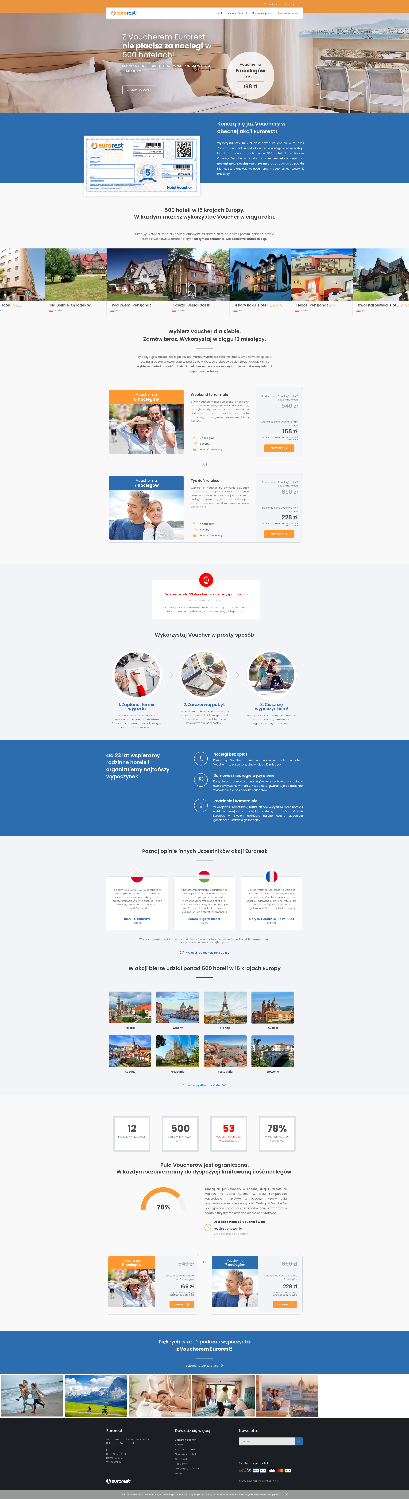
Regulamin (181, 1463)
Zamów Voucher (288, 13)
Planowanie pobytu (262, 13)
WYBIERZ (277, 448)
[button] (290, 4)
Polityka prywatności (187, 1468)
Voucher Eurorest (237, 13)
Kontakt (179, 1473)
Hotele (219, 13)
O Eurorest (181, 1459)
